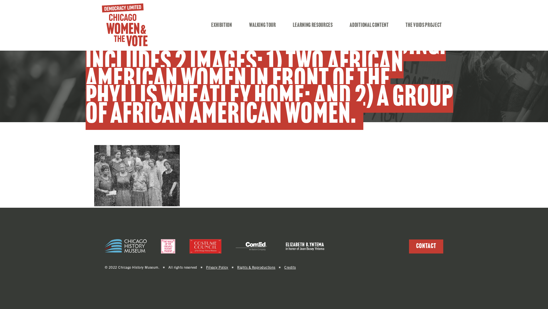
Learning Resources (313, 25)
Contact (426, 246)
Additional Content (369, 25)
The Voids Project (424, 25)
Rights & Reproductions (256, 267)
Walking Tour (262, 25)
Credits (290, 267)
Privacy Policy (217, 267)
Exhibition (221, 25)
